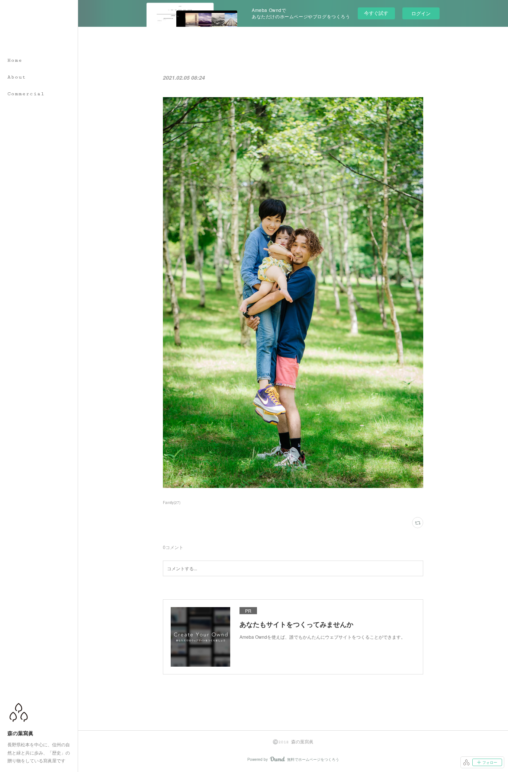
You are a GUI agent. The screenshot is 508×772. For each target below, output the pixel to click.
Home (14, 60)
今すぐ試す (376, 12)
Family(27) (171, 502)
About (16, 77)
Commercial (26, 94)
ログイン (421, 13)
